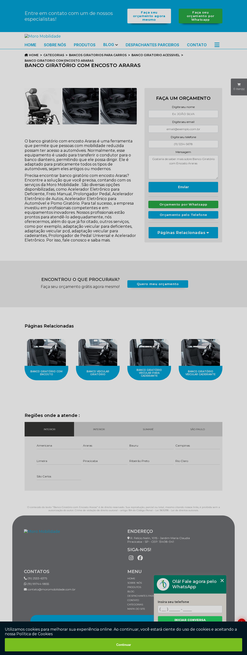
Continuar (123, 645)
